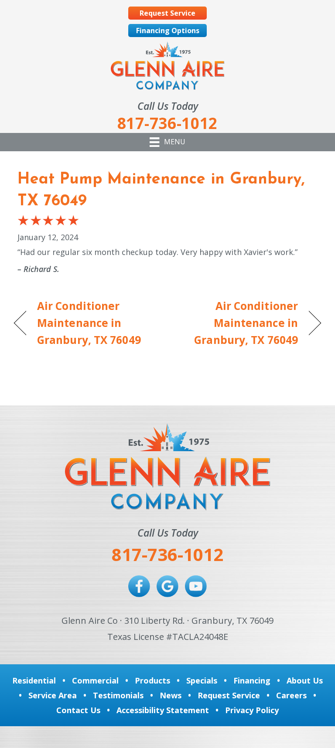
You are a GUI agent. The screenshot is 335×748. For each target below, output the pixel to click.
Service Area (52, 695)
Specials (201, 680)
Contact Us (78, 710)
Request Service (229, 695)
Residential (34, 680)
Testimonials (118, 695)
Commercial (95, 680)
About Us (305, 680)
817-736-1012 (167, 554)
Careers (291, 695)
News (170, 695)
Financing (251, 680)
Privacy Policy (252, 710)
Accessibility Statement (162, 710)
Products (152, 680)
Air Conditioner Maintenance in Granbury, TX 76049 (89, 323)
